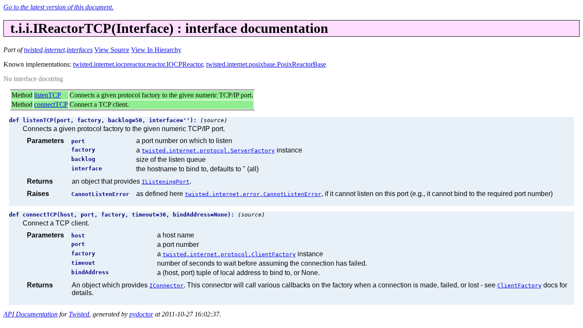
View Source (111, 49)
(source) (213, 120)
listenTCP (47, 95)
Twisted (79, 314)
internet (54, 49)
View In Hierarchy (156, 49)
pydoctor (141, 314)
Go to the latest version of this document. (58, 7)
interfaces (80, 49)
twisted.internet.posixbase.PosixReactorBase (266, 64)
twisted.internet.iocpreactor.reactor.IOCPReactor (138, 64)
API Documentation (30, 314)
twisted (33, 49)
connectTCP (51, 104)
